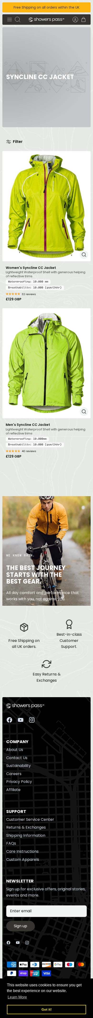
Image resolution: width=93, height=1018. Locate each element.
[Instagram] (31, 720)
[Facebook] (9, 720)
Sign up (20, 926)
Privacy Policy (19, 781)
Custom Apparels (22, 859)
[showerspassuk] (46, 19)
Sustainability (18, 765)
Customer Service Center (30, 819)
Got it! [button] (46, 1009)
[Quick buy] (84, 254)
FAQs (11, 843)
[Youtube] (20, 720)
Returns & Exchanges (26, 827)
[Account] (73, 19)
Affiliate (13, 789)
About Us (14, 749)
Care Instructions (22, 851)
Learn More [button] (17, 997)
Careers (13, 773)
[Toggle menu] (9, 19)
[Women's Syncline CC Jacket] (46, 206)
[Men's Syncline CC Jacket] (46, 363)
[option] (46, 77)
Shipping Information (25, 835)
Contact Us (16, 758)
